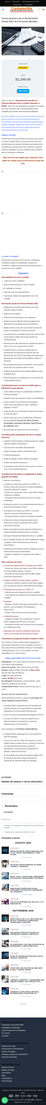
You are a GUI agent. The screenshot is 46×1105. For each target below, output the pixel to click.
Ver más (23, 1004)
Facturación (16, 1)
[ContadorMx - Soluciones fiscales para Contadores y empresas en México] (21, 10)
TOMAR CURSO (23, 91)
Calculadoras (7, 1078)
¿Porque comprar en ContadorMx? (15, 1054)
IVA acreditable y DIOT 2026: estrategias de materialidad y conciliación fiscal (27, 945)
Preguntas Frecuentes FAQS (12, 1025)
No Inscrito (23, 67)
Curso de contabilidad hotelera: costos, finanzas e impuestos (26, 957)
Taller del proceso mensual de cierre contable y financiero (25, 865)
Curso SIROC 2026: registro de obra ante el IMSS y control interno (26, 969)
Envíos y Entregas (8, 1051)
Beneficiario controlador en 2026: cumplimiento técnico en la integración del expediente (26, 890)
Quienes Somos (8, 1067)
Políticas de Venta (8, 1046)
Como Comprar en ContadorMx (13, 1030)
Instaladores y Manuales (11, 1028)
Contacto (5, 1036)
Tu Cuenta (6, 1033)
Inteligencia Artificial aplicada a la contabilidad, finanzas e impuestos (24, 933)
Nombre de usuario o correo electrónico (22, 781)
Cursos (7, 1)
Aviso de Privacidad (9, 1057)
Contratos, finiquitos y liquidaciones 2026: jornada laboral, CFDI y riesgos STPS (27, 981)
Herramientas (17, 5)
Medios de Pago (8, 1070)
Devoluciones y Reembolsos (12, 1049)
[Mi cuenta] (39, 9)
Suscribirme (6, 1073)
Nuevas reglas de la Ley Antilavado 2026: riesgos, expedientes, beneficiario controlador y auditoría (26, 920)
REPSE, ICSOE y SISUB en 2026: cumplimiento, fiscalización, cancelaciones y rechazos (27, 877)
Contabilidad (28, 5)
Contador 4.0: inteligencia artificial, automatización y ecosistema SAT (24, 992)
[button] (3, 9)
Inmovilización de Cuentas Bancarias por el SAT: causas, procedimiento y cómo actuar (26, 852)
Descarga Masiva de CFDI (30, 1)
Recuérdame (11, 806)
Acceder (8, 812)
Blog (3, 1075)
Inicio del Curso (6, 819)
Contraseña (7, 794)
